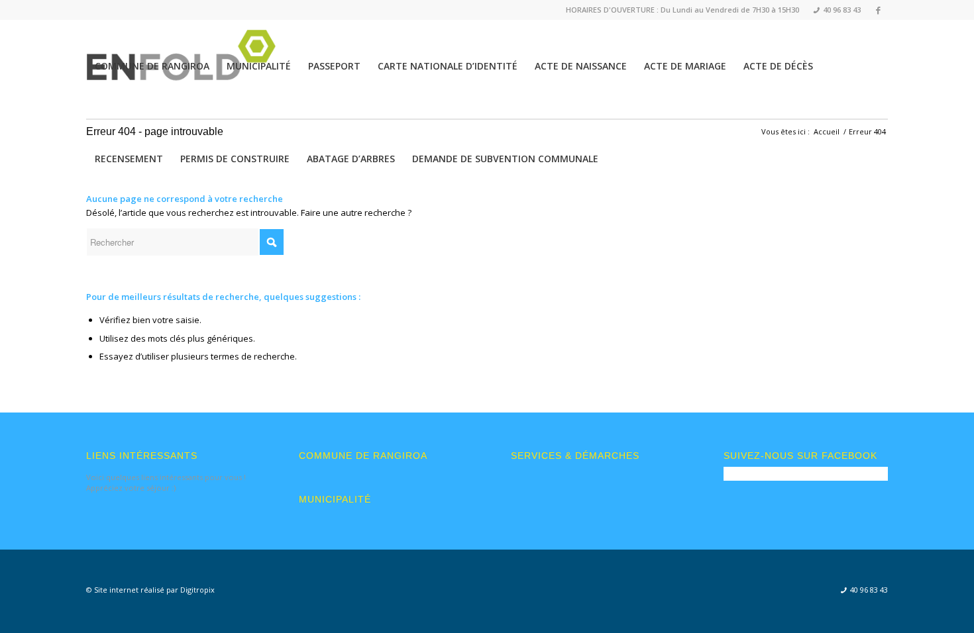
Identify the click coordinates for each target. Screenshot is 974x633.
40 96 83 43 (837, 10)
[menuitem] (833, 10)
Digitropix (197, 590)
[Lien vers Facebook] (878, 10)
